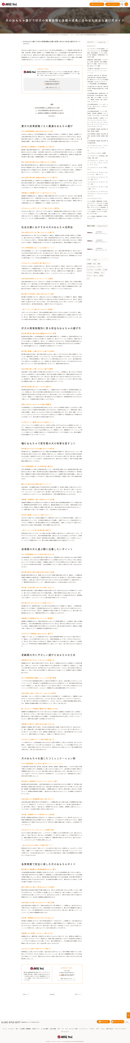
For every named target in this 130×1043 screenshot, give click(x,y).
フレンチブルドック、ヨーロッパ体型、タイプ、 (97, 168)
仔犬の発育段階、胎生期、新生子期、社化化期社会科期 (97, 142)
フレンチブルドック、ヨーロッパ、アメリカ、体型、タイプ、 (97, 178)
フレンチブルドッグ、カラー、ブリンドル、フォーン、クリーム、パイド (97, 146)
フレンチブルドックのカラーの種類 (96, 153)
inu (88, 150)
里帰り (99, 263)
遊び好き (101, 275)
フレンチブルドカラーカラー (94, 198)
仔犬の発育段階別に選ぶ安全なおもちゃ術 (50, 110)
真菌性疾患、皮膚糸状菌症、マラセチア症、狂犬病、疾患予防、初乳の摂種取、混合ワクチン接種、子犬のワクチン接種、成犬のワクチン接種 (97, 63)
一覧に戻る (52, 994)
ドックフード (89, 272)
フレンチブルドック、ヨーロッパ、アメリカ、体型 (97, 183)
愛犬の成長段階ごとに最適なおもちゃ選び (47, 108)
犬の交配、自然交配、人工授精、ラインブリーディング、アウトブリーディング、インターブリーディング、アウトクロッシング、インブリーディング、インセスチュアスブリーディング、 (97, 122)
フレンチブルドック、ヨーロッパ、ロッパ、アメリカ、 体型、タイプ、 (97, 173)
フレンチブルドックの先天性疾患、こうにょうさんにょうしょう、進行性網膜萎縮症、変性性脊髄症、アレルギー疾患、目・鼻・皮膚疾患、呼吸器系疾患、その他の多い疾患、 (97, 53)
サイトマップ (65, 1031)
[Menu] (126, 4)
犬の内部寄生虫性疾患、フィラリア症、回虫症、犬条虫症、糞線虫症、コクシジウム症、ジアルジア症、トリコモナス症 (97, 113)
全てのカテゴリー (92, 46)
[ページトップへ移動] (126, 1022)
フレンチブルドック (91, 266)
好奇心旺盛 (96, 272)
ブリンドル (89, 275)
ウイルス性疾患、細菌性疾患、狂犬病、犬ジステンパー (97, 217)
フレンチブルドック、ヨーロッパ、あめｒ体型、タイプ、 (97, 188)
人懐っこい (95, 275)
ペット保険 (104, 269)
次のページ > (78, 994)
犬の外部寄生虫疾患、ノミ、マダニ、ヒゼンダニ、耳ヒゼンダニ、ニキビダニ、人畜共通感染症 (97, 106)
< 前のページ (26, 994)
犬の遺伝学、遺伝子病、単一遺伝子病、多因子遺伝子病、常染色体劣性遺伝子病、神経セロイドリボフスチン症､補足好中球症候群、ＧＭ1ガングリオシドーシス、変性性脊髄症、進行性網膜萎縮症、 (97, 79)
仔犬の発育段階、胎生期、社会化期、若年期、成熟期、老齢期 (97, 130)
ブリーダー (99, 266)
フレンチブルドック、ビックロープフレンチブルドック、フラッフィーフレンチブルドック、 (97, 193)
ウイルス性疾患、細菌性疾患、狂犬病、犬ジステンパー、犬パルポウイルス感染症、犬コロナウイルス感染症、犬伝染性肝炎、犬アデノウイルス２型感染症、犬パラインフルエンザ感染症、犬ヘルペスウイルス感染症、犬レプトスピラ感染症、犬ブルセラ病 (97, 207)
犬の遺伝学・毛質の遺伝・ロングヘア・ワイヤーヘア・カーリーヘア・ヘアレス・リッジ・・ (97, 70)
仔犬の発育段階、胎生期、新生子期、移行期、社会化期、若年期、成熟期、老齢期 (97, 136)
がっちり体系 (98, 269)
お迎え (94, 263)
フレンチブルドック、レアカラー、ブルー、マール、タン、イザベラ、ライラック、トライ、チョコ (97, 163)
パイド (88, 278)
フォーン (102, 272)
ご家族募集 (89, 263)
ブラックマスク (90, 269)
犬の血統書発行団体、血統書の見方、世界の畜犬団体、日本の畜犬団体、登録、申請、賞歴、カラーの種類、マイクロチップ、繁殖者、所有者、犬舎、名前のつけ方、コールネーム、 (97, 97)
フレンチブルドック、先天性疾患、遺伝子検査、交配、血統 (97, 157)
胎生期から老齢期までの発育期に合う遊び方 (51, 113)
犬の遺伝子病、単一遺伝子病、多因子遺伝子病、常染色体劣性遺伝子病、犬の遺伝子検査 (97, 88)
